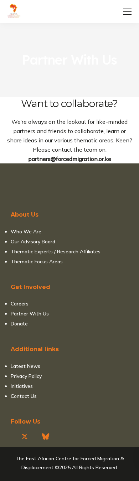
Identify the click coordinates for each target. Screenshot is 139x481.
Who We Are (26, 231)
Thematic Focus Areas (37, 261)
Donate (19, 323)
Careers (20, 303)
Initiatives (22, 386)
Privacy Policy (26, 376)
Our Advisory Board (33, 241)
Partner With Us (30, 313)
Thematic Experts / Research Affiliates (56, 251)
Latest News (25, 366)
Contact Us (24, 396)
